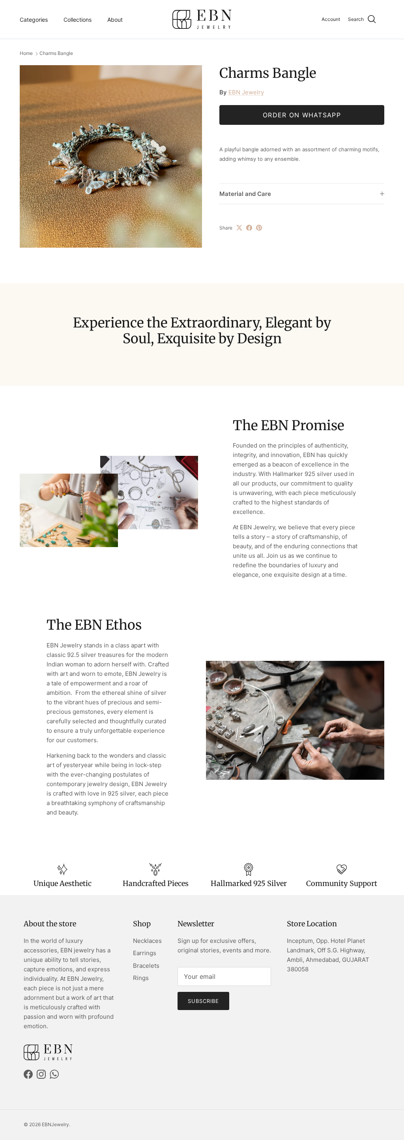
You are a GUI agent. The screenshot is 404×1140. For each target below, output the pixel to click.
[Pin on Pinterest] (259, 228)
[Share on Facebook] (249, 228)
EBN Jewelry (246, 92)
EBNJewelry (55, 1124)
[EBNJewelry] (202, 19)
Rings (141, 978)
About (115, 19)
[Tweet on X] (239, 228)
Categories (34, 19)
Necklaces (147, 940)
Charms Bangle (56, 53)
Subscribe (203, 1001)
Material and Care (245, 194)
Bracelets (146, 965)
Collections (78, 19)
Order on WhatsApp (302, 115)
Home (26, 53)
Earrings (144, 953)
